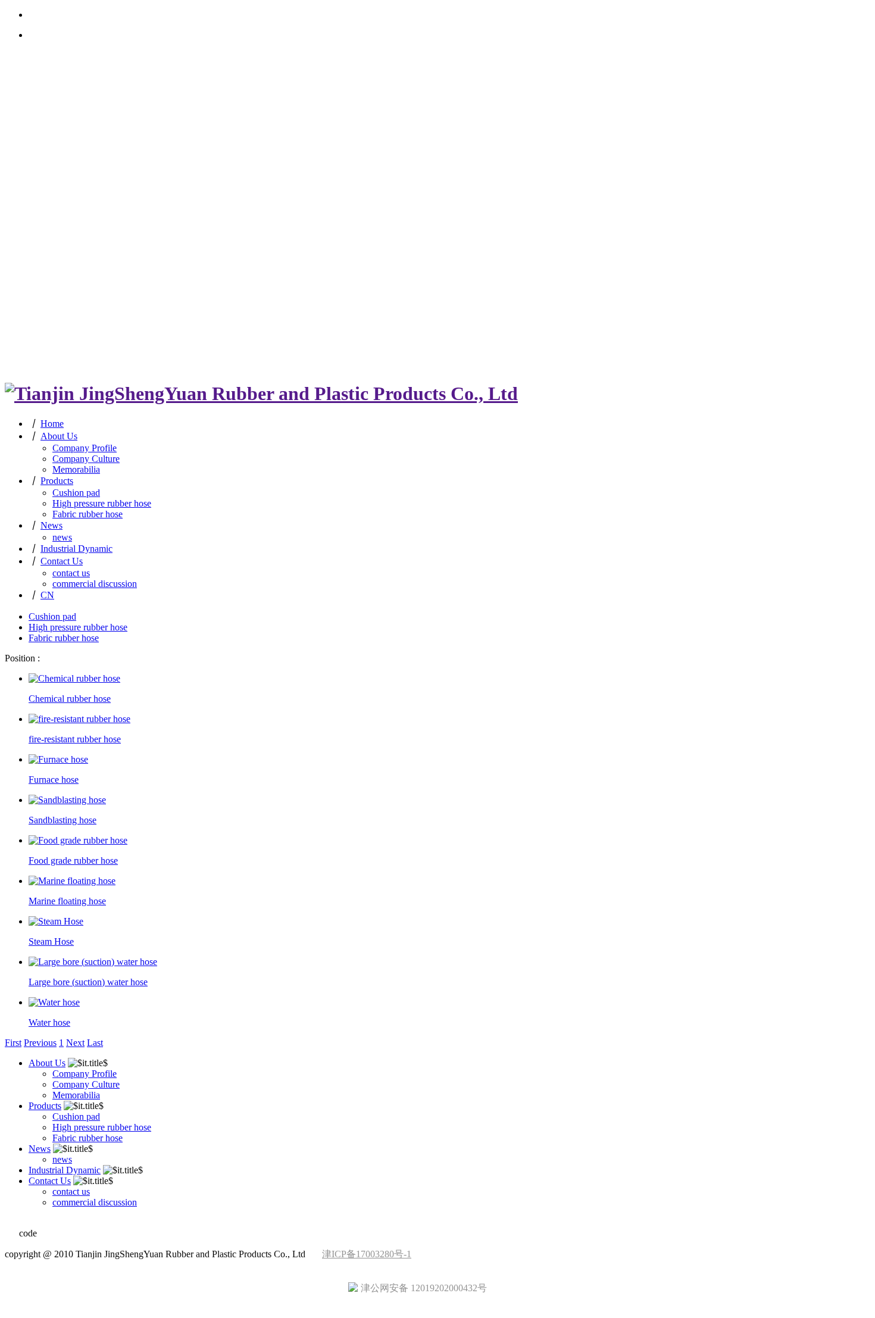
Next (75, 1043)
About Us (58, 436)
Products (56, 481)
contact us (71, 573)
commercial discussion (94, 584)
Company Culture (86, 459)
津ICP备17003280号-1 (366, 1254)
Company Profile (84, 448)
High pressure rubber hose (101, 503)
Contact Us (61, 561)
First (13, 1043)
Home (52, 423)
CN (47, 595)
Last (95, 1043)
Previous (40, 1043)
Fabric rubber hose (87, 514)
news (62, 537)
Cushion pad (76, 493)
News (51, 525)
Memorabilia (76, 469)
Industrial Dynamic (76, 549)
